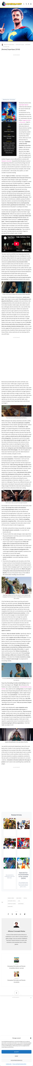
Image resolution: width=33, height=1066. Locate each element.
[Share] (8, 914)
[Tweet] (12, 914)
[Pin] (16, 914)
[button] (30, 1038)
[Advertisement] (16, 79)
